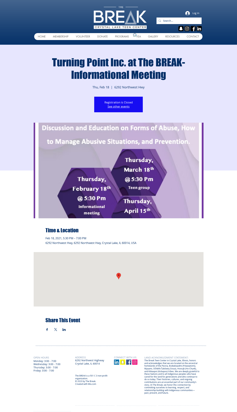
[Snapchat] (122, 362)
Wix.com (92, 384)
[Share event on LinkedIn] (64, 329)
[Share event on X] (55, 329)
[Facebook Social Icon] (128, 362)
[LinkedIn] (116, 362)
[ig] (187, 28)
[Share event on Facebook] (47, 329)
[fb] (193, 28)
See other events (119, 106)
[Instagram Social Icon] (134, 362)
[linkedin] (199, 28)
